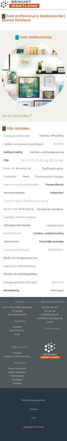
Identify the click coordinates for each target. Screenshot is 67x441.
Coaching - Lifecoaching (51, 135)
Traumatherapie (16, 250)
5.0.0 (33, 418)
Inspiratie (17, 327)
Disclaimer (17, 379)
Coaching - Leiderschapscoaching (46, 152)
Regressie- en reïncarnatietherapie (21, 184)
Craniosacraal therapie (17, 135)
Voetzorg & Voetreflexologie (20, 266)
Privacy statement (17, 368)
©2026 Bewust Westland (33, 400)
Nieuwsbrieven (17, 330)
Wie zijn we (50, 311)
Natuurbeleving (11, 290)
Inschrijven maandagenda (50, 318)
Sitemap (17, 383)
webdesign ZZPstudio (33, 427)
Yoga (6, 160)
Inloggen (17, 352)
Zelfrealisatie (52, 168)
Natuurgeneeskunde (14, 192)
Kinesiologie (57, 290)
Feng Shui (58, 144)
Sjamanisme (57, 282)
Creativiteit (10, 176)
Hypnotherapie (11, 241)
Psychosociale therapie (49, 176)
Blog (17, 334)
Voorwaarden (17, 376)
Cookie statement (17, 372)
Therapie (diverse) (54, 184)
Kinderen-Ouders (50, 209)
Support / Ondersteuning (17, 356)
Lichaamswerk (54, 225)
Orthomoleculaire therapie (17, 225)
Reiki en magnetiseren (21, 257)
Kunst (26, 176)
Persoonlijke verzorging (51, 241)
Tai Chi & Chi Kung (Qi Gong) (41, 160)
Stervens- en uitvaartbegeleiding (20, 274)
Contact (50, 322)
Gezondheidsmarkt (17, 314)
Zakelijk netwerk (49, 307)
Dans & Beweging (17, 168)
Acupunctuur (56, 192)
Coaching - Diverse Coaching (20, 217)
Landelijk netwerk (50, 314)
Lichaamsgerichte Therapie (20, 282)
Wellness (56, 249)
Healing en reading (13, 152)
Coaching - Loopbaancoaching (48, 233)
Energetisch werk (12, 233)
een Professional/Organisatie (17, 307)
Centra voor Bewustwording (26, 201)
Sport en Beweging (19, 209)
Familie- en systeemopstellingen (23, 144)
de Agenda (17, 311)
